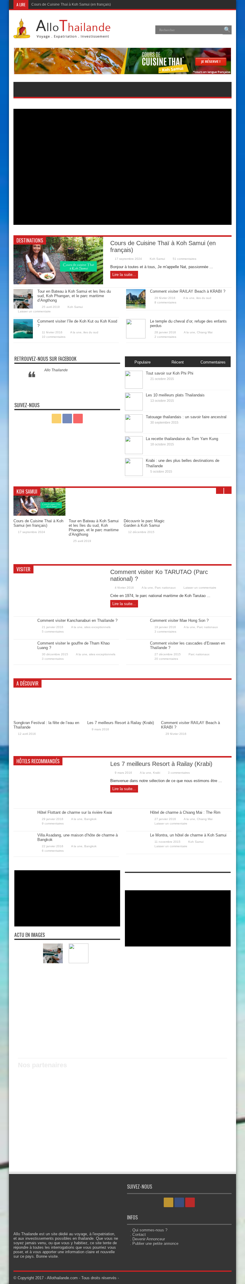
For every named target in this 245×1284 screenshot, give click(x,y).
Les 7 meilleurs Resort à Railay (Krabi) (120, 722)
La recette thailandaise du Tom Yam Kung (182, 438)
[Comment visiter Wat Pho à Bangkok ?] (27, 974)
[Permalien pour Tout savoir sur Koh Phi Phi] (134, 387)
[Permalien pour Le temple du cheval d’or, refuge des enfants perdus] (136, 337)
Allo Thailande (56, 370)
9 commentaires (53, 823)
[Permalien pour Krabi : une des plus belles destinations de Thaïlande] (134, 474)
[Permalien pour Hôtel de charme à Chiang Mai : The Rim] (136, 828)
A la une (189, 298)
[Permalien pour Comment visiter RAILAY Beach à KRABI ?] (136, 307)
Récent (178, 362)
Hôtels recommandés (37, 761)
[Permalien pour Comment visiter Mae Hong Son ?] (136, 636)
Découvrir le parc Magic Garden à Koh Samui (144, 523)
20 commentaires (166, 658)
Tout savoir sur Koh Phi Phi (169, 373)
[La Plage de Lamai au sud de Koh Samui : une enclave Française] (27, 1016)
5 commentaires (53, 631)
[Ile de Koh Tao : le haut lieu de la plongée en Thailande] (104, 1016)
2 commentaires (165, 336)
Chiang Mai (204, 332)
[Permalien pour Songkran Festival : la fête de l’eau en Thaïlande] (48, 716)
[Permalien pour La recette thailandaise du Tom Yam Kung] (134, 453)
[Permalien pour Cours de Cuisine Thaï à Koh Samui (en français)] (58, 283)
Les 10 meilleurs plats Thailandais (175, 395)
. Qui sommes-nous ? (148, 1230)
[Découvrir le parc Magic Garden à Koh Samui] (53, 974)
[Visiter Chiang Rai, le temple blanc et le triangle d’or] (78, 974)
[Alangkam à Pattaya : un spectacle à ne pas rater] (53, 1037)
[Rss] (212, 4)
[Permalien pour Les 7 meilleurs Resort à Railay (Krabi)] (122, 716)
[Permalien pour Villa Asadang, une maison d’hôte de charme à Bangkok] (23, 851)
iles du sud (203, 298)
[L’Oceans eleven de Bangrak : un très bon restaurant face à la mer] (78, 1016)
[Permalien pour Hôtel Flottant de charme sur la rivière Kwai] (23, 828)
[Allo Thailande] (63, 34)
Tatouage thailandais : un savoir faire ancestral (186, 417)
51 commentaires (184, 258)
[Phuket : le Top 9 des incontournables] (53, 995)
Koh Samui (157, 258)
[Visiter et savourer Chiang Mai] (104, 974)
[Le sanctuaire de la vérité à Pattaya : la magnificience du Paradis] (104, 995)
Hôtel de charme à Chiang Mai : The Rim (185, 812)
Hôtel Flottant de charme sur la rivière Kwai (74, 812)
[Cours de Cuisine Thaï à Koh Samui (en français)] (27, 953)
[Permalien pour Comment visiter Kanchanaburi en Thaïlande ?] (23, 636)
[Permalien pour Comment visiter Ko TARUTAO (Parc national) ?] (58, 612)
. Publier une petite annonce (154, 1243)
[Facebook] (219, 4)
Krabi (156, 772)
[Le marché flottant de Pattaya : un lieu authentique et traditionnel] (53, 1016)
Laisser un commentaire (34, 311)
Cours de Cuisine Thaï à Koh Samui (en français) (71, 4)
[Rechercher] (227, 29)
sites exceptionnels (97, 627)
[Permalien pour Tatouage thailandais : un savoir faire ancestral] (134, 431)
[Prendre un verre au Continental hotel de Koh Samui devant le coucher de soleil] (27, 1037)
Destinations (29, 240)
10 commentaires (53, 336)
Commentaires (213, 362)
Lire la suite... (124, 274)
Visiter (23, 569)
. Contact (138, 1234)
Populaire (142, 362)
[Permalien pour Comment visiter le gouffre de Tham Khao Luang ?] (23, 659)
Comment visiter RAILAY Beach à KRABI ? (187, 291)
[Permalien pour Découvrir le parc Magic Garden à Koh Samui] (150, 514)
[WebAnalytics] (137, 879)
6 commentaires (53, 850)
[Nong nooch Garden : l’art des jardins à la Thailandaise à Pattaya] (104, 1037)
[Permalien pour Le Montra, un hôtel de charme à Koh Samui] (136, 851)
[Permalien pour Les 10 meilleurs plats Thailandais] (134, 409)
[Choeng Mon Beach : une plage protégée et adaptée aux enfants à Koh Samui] (78, 1037)
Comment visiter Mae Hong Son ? (179, 620)
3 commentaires (165, 631)
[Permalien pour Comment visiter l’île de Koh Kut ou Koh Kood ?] (23, 337)
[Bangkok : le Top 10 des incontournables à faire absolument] (78, 995)
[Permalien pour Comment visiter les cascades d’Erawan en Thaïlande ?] (136, 659)
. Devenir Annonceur (147, 1239)
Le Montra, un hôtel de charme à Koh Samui (188, 835)
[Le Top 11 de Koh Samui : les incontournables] (27, 995)
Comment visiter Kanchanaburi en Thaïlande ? (77, 620)
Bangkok (90, 819)
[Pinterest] (226, 4)
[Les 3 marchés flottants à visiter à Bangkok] (104, 953)
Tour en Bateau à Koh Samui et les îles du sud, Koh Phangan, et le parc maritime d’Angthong (74, 296)
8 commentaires (165, 302)
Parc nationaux (165, 587)
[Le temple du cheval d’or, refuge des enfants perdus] (78, 953)
